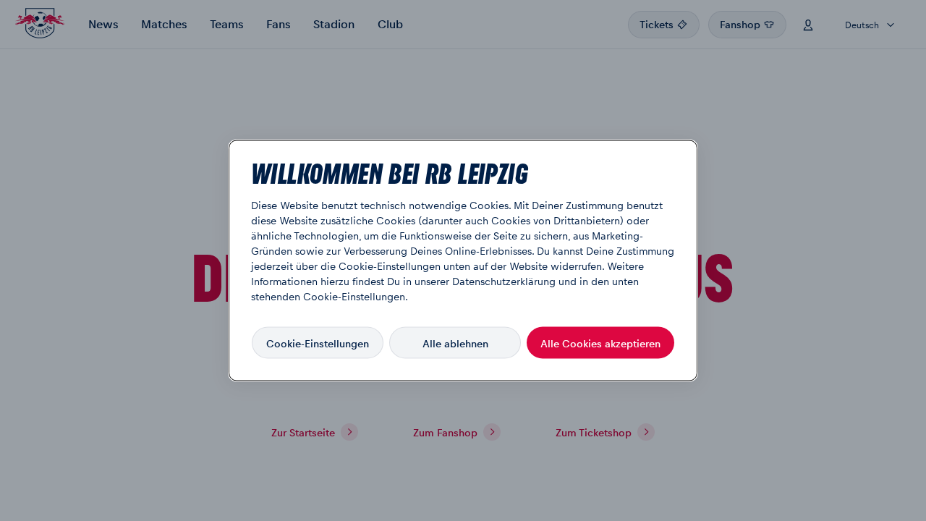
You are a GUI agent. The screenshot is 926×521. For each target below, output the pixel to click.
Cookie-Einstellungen (317, 342)
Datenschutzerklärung (504, 280)
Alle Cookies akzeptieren (600, 342)
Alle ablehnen (455, 342)
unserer (432, 280)
